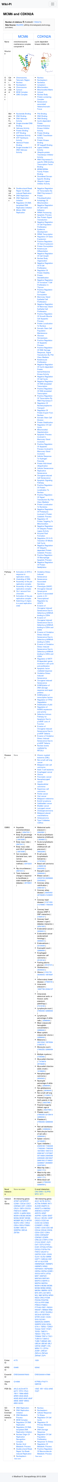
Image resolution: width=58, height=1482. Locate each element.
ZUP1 (44, 1355)
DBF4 (22, 1208)
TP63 (43, 1334)
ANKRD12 (39, 1210)
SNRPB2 (17, 1230)
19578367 (49, 974)
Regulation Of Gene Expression (45, 237)
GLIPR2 (47, 1191)
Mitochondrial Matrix (45, 89)
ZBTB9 (16, 1232)
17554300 (49, 904)
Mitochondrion (42, 87)
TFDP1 (49, 1329)
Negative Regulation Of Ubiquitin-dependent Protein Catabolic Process (45, 549)
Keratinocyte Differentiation (42, 249)
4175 (16, 1360)
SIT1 (42, 1194)
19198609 (41, 1071)
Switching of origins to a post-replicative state (24, 603)
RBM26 (45, 1309)
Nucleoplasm (21, 85)
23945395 (49, 1155)
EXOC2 (38, 1249)
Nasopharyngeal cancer (43, 780)
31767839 (41, 861)
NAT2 (48, 1293)
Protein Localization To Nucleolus (45, 505)
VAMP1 (44, 1346)
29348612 (42, 839)
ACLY (37, 1201)
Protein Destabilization (43, 276)
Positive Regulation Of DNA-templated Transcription (44, 391)
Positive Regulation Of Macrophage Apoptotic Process (44, 557)
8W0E (16, 1400)
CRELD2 (38, 1239)
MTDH (29, 1220)
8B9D (26, 1393)
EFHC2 (47, 1244)
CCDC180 (45, 1220)
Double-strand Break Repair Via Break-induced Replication (24, 190)
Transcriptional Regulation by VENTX (43, 600)
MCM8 (27, 1218)
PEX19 (37, 1302)
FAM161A (17, 1210)
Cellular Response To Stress (44, 1413)
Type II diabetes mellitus (43, 821)
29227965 (46, 1102)
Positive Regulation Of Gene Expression (45, 242)
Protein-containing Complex (44, 98)
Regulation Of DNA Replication (23, 1423)
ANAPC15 (45, 1206)
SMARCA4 (39, 1321)
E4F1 (37, 1244)
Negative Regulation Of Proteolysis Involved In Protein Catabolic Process (45, 513)
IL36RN (23, 1213)
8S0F (30, 1398)
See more (17, 1458)
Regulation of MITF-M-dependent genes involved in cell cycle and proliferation (45, 662)
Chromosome (21, 87)
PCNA (47, 1297)
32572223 (28, 863)
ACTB (42, 1201)
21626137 (41, 916)
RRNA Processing (44, 212)
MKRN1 (38, 1290)
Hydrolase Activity (23, 135)
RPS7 (43, 1312)
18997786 (41, 989)
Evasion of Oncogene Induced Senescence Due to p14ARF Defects (45, 730)
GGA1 (44, 1254)
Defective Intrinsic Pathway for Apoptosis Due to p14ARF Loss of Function (44, 719)
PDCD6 (38, 1300)
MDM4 (48, 1288)
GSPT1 (38, 1259)
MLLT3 (23, 1220)
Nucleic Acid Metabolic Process (23, 1445)
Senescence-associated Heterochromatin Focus (43, 105)
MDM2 (43, 1288)
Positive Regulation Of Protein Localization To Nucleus (44, 489)
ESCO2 (28, 1208)
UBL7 (49, 1343)
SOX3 (43, 1324)
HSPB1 (17, 1213)
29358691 (49, 1162)
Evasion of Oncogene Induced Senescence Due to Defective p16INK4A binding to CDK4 (45, 610)
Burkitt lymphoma (44, 801)
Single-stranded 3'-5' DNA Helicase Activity (24, 149)
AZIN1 (44, 1215)
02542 (37, 1367)
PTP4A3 (38, 1307)
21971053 (48, 902)
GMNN (24, 1210)
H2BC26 (44, 1259)
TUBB (37, 1341)
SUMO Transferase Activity (44, 136)
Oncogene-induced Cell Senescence (44, 476)
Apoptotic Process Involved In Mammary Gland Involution (44, 438)
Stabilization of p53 (44, 704)
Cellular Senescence (45, 468)
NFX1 (37, 1194)
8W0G (26, 1400)
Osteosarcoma (43, 818)
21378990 (41, 904)
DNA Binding (21, 116)
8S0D (21, 1398)
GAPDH (38, 1254)
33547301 (26, 832)
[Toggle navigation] (52, 4)
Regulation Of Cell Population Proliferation (44, 1436)
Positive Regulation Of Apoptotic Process (44, 342)
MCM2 (22, 1215)
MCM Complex (22, 92)
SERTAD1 (46, 1314)
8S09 (21, 1396)
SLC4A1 (42, 1319)
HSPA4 (37, 1271)
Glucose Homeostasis (42, 336)
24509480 (41, 1158)
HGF (50, 1259)
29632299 (41, 851)
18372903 (41, 1150)
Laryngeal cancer (44, 808)
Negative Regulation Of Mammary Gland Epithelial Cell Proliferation (45, 308)
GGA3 (49, 1254)
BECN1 (44, 1218)
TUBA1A (38, 1338)
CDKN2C (38, 1237)
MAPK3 (38, 1283)
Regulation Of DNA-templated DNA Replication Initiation (24, 205)
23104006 (41, 945)
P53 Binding (42, 113)
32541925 (41, 926)
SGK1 (43, 1317)
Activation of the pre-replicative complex (24, 597)
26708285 (41, 895)
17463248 (41, 1148)
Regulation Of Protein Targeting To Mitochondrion (45, 521)
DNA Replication (22, 195)
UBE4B (44, 1343)
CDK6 (37, 1235)
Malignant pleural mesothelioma (43, 814)
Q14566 (17, 1381)
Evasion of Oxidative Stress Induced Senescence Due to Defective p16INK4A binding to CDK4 (45, 637)
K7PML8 (38, 1381)
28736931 (28, 883)
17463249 (49, 1148)
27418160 (41, 1006)
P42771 (45, 1381)
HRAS (45, 1266)
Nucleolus (41, 82)
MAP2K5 (38, 1278)
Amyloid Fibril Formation (42, 534)
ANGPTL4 (39, 1208)
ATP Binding (21, 133)
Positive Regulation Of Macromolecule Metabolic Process (44, 1451)
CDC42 (23, 1203)
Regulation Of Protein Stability (43, 271)
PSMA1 (27, 1225)
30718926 (41, 1155)
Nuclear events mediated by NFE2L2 (43, 748)
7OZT (37, 1391)
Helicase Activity (22, 128)
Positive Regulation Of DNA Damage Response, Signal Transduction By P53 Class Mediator (45, 352)
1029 (37, 1360)
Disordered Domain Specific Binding (44, 177)
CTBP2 (45, 1239)
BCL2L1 (38, 1218)
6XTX (25, 1388)
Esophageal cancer (44, 772)
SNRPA (47, 1321)
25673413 (20, 844)
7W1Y (16, 1393)
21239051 (49, 895)
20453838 (41, 880)
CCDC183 (38, 1223)
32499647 (41, 1162)
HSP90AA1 (39, 1268)
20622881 (41, 832)
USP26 (37, 1346)
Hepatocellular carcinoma (42, 785)
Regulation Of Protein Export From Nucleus (45, 412)
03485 (16, 1367)
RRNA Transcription (45, 234)
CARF (50, 1218)
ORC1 (22, 1223)
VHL (49, 1346)
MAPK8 (44, 1283)
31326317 (48, 1095)
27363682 (41, 1056)
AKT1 (50, 1203)
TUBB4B (43, 1341)
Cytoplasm (41, 85)
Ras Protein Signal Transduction (44, 218)
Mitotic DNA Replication (21, 211)
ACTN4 (37, 1203)
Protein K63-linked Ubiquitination (44, 464)
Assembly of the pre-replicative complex (24, 582)
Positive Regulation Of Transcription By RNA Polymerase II (44, 398)
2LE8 (21, 1388)
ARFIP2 (38, 1213)
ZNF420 (45, 1353)
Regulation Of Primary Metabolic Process (44, 1424)
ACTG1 (48, 1201)
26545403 (41, 1078)
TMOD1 (38, 1334)
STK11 (37, 1326)
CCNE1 (46, 1225)
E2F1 (49, 1242)
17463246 (49, 1146)
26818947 (49, 1158)
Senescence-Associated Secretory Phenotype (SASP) (44, 583)
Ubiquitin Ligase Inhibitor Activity (43, 182)
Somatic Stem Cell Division (44, 418)
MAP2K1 (43, 1276)
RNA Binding (42, 118)
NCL (36, 1295)
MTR (50, 1290)
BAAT (50, 1215)
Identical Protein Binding (22, 143)
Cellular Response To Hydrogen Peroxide (44, 458)
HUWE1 (50, 1271)
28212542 (41, 1042)
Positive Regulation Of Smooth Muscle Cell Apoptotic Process (44, 317)
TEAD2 (37, 1329)
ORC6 (21, 1225)
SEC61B (38, 1314)
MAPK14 (45, 1280)
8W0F (21, 1400)
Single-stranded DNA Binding (24, 124)
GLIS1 (37, 1256)
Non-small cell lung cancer (44, 761)
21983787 (41, 1044)
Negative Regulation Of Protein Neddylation (45, 564)
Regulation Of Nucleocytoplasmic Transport (44, 405)
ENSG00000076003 (21, 1374)
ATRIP (16, 1201)
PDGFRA (44, 1300)
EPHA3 (49, 1247)
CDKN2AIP (44, 1235)
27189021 (49, 1160)
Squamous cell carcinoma (43, 790)
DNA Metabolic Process (22, 1416)
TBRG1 (44, 1326)
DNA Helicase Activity (21, 119)
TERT (43, 1329)
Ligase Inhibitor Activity (43, 148)
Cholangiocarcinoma (45, 810)
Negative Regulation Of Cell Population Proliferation (45, 224)
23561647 (41, 887)
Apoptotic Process (44, 215)
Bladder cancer (43, 805)
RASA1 (50, 1307)
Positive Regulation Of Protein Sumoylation (44, 292)
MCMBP (17, 1220)
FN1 (49, 1249)
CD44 (43, 1227)
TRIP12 (44, 1336)
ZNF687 (38, 1355)
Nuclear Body (42, 94)
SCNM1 (17, 1227)
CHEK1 (29, 1206)
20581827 (41, 1153)
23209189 (41, 1146)
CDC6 (37, 1232)
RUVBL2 (49, 1312)
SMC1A (23, 1227)
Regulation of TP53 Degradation (44, 700)
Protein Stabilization (45, 422)
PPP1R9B (45, 1302)
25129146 (41, 960)
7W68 (21, 1393)
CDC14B (49, 1227)
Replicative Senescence (42, 471)
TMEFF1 (44, 1331)
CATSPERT (24, 1201)
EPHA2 (43, 1247)
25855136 (42, 866)
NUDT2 (16, 1223)
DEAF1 (43, 1242)
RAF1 (44, 1307)
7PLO (26, 1391)
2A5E (51, 1388)
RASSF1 (38, 1309)
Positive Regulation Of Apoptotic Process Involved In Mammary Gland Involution (45, 449)
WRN (37, 1348)
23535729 (41, 878)
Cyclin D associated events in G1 (45, 594)
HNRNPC (49, 1264)
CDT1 (23, 1206)
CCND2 (46, 1223)
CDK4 (47, 1232)
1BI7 (41, 1388)
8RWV (16, 1396)
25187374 (48, 965)
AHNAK (44, 1203)
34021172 (41, 1170)
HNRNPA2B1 (40, 1264)
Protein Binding (22, 130)
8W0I (16, 1403)
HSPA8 (44, 1271)
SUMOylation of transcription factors (45, 696)
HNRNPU (38, 1266)
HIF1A (37, 1261)
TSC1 (50, 1336)
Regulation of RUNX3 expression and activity (44, 709)
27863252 (41, 1010)
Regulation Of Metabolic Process (44, 1445)
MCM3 (28, 1215)
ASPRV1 (38, 1215)
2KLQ (16, 1388)
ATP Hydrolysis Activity (22, 138)
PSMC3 (44, 1305)
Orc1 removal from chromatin (23, 592)
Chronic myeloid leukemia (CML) (43, 756)
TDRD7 (50, 1326)
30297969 (41, 1165)
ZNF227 (44, 1350)
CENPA (45, 1237)
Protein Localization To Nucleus (45, 324)
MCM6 (23, 36)
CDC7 (28, 1203)
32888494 (41, 873)
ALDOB (38, 1206)
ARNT (44, 1213)
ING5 (28, 1213)
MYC (37, 1293)
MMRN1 (44, 1290)
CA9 (36, 1191)
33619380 (21, 839)
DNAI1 (41, 1191)
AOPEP (46, 1210)
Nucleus (19, 82)
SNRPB (38, 1324)
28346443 (41, 969)
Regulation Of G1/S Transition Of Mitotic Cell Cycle (45, 540)
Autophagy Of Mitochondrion (42, 201)
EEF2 (42, 1244)
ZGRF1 (37, 1350)
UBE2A (38, 1343)
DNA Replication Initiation (22, 199)
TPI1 (48, 1334)
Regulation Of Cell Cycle (44, 425)
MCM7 (22, 1218)
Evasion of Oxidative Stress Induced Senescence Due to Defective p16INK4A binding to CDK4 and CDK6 (45, 650)
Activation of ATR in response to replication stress (24, 574)
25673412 (20, 870)
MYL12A (42, 1293)
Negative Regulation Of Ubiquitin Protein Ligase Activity (45, 528)
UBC (49, 1341)
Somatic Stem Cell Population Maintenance (44, 330)
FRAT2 (37, 1251)
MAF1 (37, 1276)
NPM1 (51, 1295)
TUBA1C (45, 1338)
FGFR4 (44, 1249)
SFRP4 (37, 1317)
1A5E (37, 1388)
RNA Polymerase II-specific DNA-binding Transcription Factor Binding (45, 163)
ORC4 (16, 1225)
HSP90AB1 (48, 1268)
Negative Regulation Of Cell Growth (45, 254)
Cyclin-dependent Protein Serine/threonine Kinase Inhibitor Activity (44, 126)
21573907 (49, 1153)
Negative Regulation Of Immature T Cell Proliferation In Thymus (45, 283)
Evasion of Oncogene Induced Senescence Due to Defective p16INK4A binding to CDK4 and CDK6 (45, 623)
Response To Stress (45, 1441)
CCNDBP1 (39, 1225)
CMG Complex (22, 94)
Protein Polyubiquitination (44, 196)
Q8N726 (38, 1384)
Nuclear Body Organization (42, 259)
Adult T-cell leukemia (45, 769)
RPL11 (37, 1312)
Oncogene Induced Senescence (44, 589)
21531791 (48, 972)
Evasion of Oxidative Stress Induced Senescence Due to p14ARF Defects (45, 739)
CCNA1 (17, 1203)
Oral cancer (41, 796)
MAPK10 (38, 1280)
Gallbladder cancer (44, 803)
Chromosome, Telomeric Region (23, 78)
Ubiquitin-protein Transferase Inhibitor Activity (45, 154)
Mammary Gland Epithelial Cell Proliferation (43, 299)
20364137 (49, 989)
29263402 (48, 892)
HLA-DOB (44, 1261)
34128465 (41, 1141)
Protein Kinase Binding (43, 141)
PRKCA (38, 1305)
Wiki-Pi (7, 4)
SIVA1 (48, 1317)
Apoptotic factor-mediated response (44, 669)
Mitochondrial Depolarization (42, 430)
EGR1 (37, 1247)
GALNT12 (44, 1251)
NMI (40, 1295)
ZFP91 (46, 1348)
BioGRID (19, 25)
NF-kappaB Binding (44, 145)
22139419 (49, 1114)
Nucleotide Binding (23, 113)
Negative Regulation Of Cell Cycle (45, 377)
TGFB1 (37, 1331)
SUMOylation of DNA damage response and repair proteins (45, 689)
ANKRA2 (46, 1208)
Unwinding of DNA (23, 579)
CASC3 (38, 1220)
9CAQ (20, 1403)
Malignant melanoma (45, 798)
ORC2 (27, 1223)
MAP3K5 (45, 1278)
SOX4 (49, 1324)
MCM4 (16, 1218)
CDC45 (43, 1230)
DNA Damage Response (42, 1430)
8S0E (25, 1398)
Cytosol (19, 89)
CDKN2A (44, 36)
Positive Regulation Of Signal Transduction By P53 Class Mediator (45, 498)
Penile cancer (42, 793)
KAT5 (43, 1273)
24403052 (41, 868)
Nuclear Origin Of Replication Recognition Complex (23, 1438)
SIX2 (37, 1319)
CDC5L (49, 1230)
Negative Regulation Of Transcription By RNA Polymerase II (45, 190)
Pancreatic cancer (44, 777)
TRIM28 (38, 1336)
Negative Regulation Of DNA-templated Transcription (45, 383)
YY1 (41, 1348)
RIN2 (50, 1309)
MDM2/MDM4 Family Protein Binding (43, 171)
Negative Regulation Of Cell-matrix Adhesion (45, 207)
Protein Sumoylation (45, 246)
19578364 (49, 1042)
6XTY (16, 1391)
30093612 (41, 931)
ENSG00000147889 (42, 1374)
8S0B (16, 1398)
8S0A (26, 1396)
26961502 (41, 1160)
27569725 (48, 981)
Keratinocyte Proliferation (42, 360)
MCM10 (17, 1215)
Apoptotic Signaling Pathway (44, 481)
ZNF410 (38, 1353)
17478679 (42, 1061)
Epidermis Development (42, 230)
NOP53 (45, 1295)
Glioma (40, 774)
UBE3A (24, 1230)
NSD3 (37, 1297)
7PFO (21, 1391)
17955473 (37, 22)
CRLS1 (16, 1208)
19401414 (49, 1150)
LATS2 (48, 1273)
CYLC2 (37, 1242)
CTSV (50, 1239)
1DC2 (46, 1388)
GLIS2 (42, 1256)
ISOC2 (37, 1273)
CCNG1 (38, 1227)
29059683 (49, 878)
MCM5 (49, 1285)
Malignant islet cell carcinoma (44, 765)
